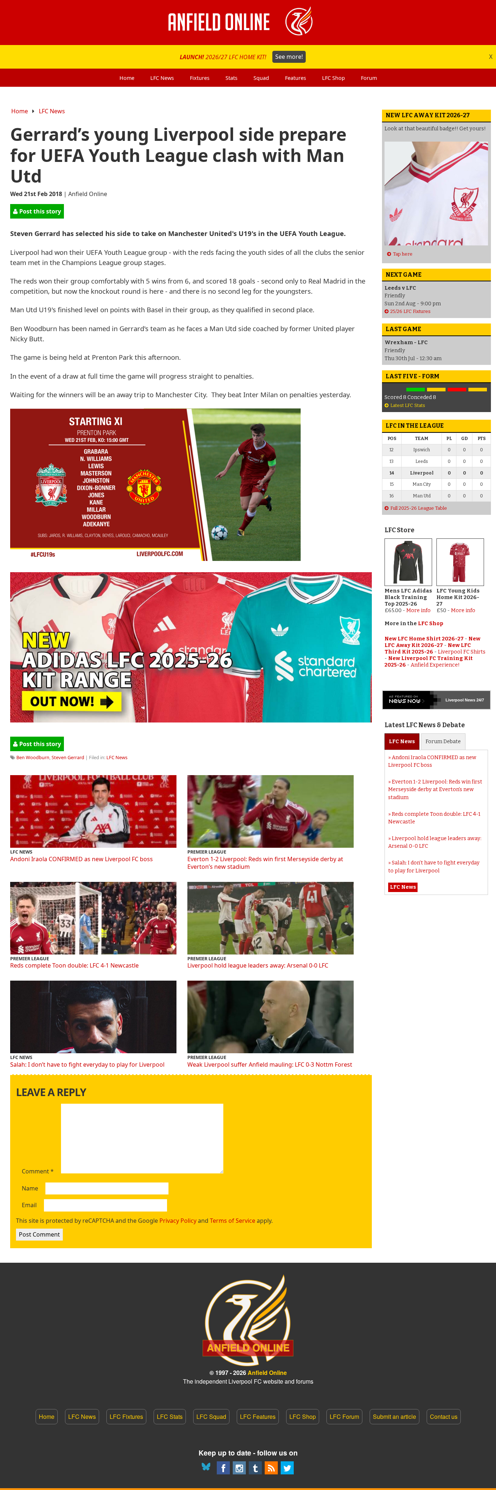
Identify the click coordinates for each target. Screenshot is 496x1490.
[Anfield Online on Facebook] (223, 1467)
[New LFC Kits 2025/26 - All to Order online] (191, 719)
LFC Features (258, 1416)
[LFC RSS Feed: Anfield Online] (271, 1467)
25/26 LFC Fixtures (410, 311)
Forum (443, 741)
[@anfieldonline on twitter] (287, 1467)
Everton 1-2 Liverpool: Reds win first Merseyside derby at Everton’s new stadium (265, 863)
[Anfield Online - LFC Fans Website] (247, 22)
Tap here (402, 254)
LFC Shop (430, 623)
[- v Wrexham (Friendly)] (395, 390)
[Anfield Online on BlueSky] (207, 1467)
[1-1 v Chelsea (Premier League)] (477, 390)
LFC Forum (344, 1416)
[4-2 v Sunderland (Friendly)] (415, 390)
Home (19, 111)
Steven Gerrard (68, 757)
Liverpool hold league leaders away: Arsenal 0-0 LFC (257, 965)
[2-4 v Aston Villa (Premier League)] (457, 390)
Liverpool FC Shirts (461, 652)
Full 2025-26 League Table (418, 508)
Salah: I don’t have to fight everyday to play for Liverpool (87, 1064)
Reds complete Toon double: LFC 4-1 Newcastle (74, 965)
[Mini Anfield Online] (255, 1467)
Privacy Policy (177, 1221)
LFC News (52, 111)
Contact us (444, 1416)
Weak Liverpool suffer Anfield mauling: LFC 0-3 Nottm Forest (269, 1064)
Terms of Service (232, 1221)
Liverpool (455, 700)
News (402, 741)
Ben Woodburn (32, 757)
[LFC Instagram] (239, 1467)
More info (418, 610)
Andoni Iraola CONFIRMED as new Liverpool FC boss (81, 859)
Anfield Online (267, 1372)
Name (30, 1188)
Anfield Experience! (435, 665)
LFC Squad (211, 1416)
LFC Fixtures (126, 1416)
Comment (38, 1171)
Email (29, 1205)
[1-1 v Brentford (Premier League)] (436, 390)
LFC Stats (170, 1416)
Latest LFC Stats (407, 405)
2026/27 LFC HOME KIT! (241, 57)
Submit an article (394, 1416)
